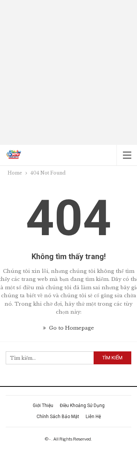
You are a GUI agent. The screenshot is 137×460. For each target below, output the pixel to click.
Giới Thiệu (43, 405)
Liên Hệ (93, 416)
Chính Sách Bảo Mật (58, 416)
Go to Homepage (71, 328)
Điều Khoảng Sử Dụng (82, 405)
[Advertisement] (68, 72)
